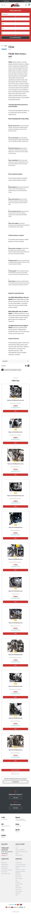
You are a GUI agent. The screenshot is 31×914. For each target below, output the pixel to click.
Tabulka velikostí (18, 862)
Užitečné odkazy (19, 858)
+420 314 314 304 (6, 1)
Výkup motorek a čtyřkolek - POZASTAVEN (20, 872)
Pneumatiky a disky (19, 884)
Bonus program (4, 862)
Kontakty (17, 853)
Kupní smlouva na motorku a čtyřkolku (20, 867)
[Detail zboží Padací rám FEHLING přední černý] (15, 518)
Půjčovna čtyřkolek (19, 855)
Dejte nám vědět (15, 781)
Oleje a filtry (18, 882)
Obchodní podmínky (4, 864)
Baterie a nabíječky (19, 878)
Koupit (15, 411)
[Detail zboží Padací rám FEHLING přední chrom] (15, 423)
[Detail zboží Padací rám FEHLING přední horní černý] (15, 455)
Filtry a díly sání (18, 889)
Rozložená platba (18, 874)
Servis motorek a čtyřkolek (20, 869)
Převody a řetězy (18, 876)
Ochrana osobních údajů (5, 873)
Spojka (17, 895)
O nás (16, 848)
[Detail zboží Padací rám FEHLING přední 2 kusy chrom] (15, 391)
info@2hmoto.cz (27, 1)
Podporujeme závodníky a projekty (22, 851)
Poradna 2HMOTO (4, 868)
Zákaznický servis (5, 858)
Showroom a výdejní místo (20, 849)
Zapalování (17, 885)
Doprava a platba (4, 866)
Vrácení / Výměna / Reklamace (6, 870)
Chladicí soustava (19, 887)
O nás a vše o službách (20, 844)
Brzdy (16, 880)
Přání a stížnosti (4, 871)
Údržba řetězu (18, 893)
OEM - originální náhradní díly (21, 864)
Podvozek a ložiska (19, 891)
